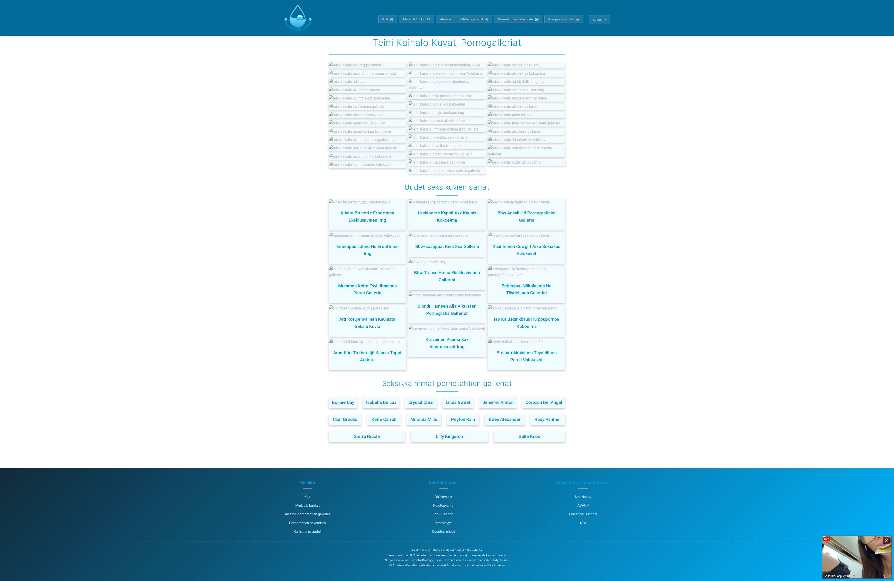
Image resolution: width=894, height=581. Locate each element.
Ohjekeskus (443, 497)
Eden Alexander (505, 419)
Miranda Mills (423, 419)
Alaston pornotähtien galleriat (462, 19)
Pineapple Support (583, 514)
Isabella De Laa (381, 402)
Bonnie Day (343, 402)
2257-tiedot (443, 514)
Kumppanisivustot (561, 19)
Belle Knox (529, 436)
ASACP (583, 505)
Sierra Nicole (367, 436)
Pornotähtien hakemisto (516, 19)
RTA (583, 523)
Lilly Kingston (449, 436)
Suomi (597, 19)
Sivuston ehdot (443, 531)
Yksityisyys (443, 523)
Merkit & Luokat (414, 19)
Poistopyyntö (443, 505)
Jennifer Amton (498, 402)
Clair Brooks (345, 419)
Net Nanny (583, 497)
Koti (385, 19)
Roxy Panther (548, 419)
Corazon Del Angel (543, 402)
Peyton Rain (463, 419)
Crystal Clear (421, 402)
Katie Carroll (384, 419)
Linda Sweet (458, 402)
